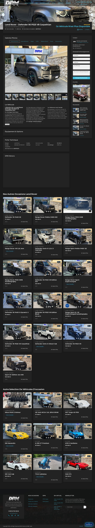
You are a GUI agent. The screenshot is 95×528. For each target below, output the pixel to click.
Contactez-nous (88, 526)
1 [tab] (14, 211)
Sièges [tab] (32, 41)
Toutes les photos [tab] (15, 41)
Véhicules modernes (32, 504)
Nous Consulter (9, 251)
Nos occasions (29, 3)
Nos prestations (44, 3)
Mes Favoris (84, 4)
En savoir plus (24, 221)
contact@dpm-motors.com (82, 42)
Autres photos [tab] (58, 41)
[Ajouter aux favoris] (30, 211)
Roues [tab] (51, 41)
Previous (3, 14)
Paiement (68, 3)
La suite (7, 124)
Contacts (60, 3)
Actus (53, 3)
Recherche (30, 499)
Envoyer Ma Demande (81, 78)
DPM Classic (45, 499)
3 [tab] (18, 211)
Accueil (81, 526)
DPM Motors (46, 501)
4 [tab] (20, 211)
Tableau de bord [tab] (44, 41)
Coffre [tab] (37, 41)
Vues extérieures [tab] (24, 41)
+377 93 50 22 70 (84, 2)
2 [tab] (16, 211)
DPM (36, 3)
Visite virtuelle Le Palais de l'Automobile (58, 508)
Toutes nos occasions (33, 501)
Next (91, 14)
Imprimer (81, 29)
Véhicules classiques (32, 506)
